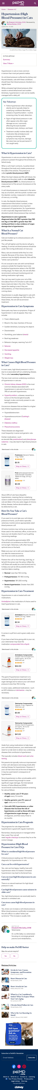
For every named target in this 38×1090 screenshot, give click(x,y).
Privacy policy (28, 1079)
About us (6, 1077)
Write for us (15, 1077)
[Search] (35, 3)
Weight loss (8, 358)
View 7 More (8, 63)
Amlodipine (5, 601)
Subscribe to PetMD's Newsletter (12, 1053)
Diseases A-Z (12, 9)
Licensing (32, 1077)
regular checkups (12, 837)
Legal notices (15, 1081)
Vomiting (7, 354)
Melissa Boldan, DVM (14, 24)
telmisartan (20, 690)
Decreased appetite (11, 350)
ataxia (25, 334)
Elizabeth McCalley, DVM (17, 22)
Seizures (7, 346)
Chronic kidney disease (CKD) (15, 384)
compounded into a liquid (19, 644)
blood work (22, 756)
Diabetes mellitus (10, 423)
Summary (6, 59)
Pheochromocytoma (12, 427)
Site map (24, 1081)
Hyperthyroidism (10, 395)
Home (3, 9)
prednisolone (18, 439)
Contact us (23, 1077)
